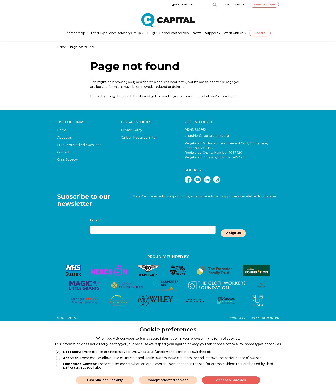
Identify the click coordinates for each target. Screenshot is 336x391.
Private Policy (131, 130)
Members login (264, 4)
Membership (75, 33)
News (197, 33)
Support (211, 33)
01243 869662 (195, 130)
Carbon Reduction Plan (139, 137)
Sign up (235, 233)
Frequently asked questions (79, 145)
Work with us (233, 33)
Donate (259, 33)
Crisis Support (68, 159)
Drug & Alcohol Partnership (168, 33)
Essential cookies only (105, 380)
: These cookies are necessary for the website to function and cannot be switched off (137, 352)
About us (64, 137)
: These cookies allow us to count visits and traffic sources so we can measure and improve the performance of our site (162, 358)
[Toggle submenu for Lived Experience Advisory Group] (143, 33)
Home (62, 130)
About (227, 4)
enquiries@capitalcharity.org (207, 136)
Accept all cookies (231, 380)
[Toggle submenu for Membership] (87, 33)
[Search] (215, 4)
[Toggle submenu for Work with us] (245, 33)
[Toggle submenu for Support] (219, 33)
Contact (240, 4)
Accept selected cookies (168, 380)
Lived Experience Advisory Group (116, 33)
